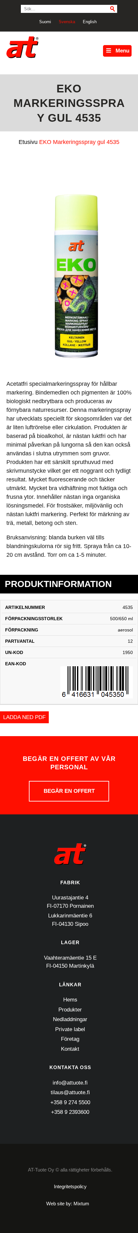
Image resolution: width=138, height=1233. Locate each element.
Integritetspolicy (70, 1186)
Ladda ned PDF (24, 717)
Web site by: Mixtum (67, 1203)
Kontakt (70, 1049)
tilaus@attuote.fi (70, 1092)
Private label (70, 1029)
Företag (70, 1039)
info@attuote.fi (70, 1083)
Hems (70, 1000)
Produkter (70, 1010)
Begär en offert (69, 791)
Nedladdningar (70, 1019)
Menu (122, 51)
